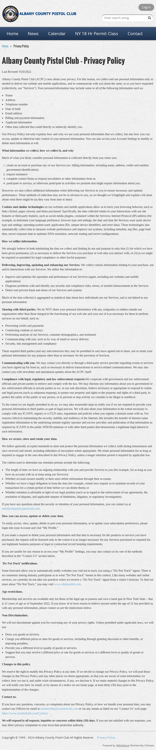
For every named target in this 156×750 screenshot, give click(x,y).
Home (5, 46)
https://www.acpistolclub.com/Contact (25, 713)
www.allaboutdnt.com (67, 584)
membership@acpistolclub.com (21, 508)
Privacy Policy (106, 737)
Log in (146, 7)
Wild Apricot (122, 745)
